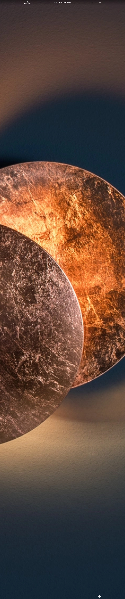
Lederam (60, 2)
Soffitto (64, 2)
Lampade (93, 2)
